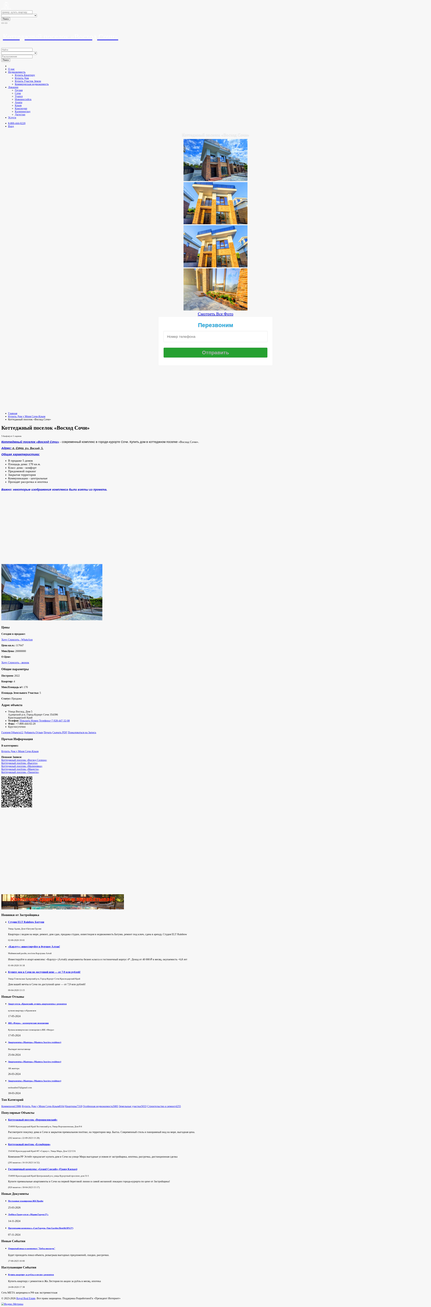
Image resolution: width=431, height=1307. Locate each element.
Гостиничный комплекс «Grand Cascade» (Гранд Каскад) (42, 1169)
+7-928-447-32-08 (60, 720)
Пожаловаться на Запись (82, 732)
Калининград (22, 111)
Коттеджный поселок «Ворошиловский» (32, 1119)
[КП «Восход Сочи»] (215, 179)
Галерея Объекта (12, 732)
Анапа (18, 102)
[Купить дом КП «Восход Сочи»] (215, 223)
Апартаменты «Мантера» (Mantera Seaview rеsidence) (34, 1042)
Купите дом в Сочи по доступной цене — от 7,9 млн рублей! (44, 972)
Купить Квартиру (25, 75)
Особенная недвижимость (100, 1106)
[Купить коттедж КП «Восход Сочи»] (215, 266)
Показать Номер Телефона (35, 720)
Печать (48, 732)
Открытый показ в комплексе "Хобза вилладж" (31, 1248)
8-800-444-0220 (16, 123)
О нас (11, 69)
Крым (18, 105)
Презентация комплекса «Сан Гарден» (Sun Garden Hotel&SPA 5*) (40, 1228)
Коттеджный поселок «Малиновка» (21, 766)
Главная (12, 413)
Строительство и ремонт (164, 1106)
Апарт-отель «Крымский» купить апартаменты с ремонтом (37, 1004)
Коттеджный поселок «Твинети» (20, 772)
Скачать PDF (59, 732)
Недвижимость (16, 72)
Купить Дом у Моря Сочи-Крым (26, 416)
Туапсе (19, 96)
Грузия (19, 90)
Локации (13, 87)
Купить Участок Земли (28, 81)
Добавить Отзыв (33, 732)
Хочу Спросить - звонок (15, 662)
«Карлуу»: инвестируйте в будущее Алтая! (34, 946)
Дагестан (20, 114)
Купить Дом (22, 78)
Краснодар (21, 108)
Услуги (12, 117)
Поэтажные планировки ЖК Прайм (25, 1201)
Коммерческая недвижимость (32, 84)
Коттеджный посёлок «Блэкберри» (29, 1144)
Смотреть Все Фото (215, 314)
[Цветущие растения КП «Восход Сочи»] (215, 309)
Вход (11, 126)
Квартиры (73, 1106)
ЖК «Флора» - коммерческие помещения (28, 1023)
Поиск (6, 19)
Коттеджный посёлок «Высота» (19, 763)
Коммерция (11, 1106)
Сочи (18, 93)
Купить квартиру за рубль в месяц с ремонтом (31, 1274)
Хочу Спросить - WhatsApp (17, 639)
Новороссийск (23, 99)
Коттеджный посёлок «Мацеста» (20, 769)
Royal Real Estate (25, 1298)
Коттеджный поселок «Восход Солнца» (24, 760)
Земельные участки (132, 1106)
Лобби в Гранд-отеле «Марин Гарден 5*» (28, 1214)
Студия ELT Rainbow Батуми (26, 922)
